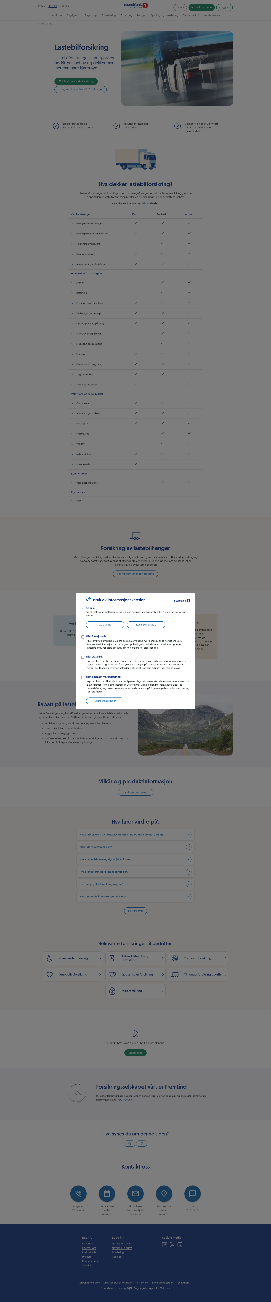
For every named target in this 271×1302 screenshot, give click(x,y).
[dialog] (135, 651)
